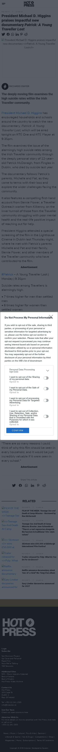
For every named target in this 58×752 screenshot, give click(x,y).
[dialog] (29, 376)
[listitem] (29, 370)
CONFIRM (17, 430)
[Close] (52, 318)
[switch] (46, 378)
